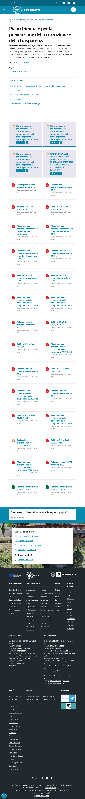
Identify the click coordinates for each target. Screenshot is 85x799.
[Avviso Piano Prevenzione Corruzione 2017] (47, 184)
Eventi (69, 592)
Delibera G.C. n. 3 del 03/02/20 (60, 370)
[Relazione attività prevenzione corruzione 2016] (13, 275)
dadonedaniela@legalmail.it (56, 683)
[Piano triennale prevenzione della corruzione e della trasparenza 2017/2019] (13, 297)
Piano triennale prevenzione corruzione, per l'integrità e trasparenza (27, 230)
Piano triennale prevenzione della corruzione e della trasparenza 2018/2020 (61, 301)
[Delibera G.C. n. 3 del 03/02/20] (47, 368)
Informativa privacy (15, 749)
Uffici (11, 596)
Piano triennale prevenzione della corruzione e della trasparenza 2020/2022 (27, 394)
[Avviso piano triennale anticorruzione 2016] (13, 184)
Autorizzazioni (31, 610)
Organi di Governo (15, 590)
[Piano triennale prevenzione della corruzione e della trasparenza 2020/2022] (13, 390)
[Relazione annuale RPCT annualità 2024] (13, 486)
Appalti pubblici (31, 606)
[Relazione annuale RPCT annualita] (47, 486)
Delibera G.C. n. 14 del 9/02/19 (26, 345)
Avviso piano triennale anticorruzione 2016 (26, 186)
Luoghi (69, 595)
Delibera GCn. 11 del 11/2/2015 (60, 208)
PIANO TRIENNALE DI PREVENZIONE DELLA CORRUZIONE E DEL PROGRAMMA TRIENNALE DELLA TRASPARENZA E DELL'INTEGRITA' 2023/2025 (61, 162)
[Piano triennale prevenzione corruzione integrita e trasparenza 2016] (13, 250)
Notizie (57, 590)
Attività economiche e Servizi (71, 618)
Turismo (43, 623)
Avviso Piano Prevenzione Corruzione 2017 (61, 187)
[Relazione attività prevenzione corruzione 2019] (47, 390)
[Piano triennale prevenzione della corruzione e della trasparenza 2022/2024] (13, 462)
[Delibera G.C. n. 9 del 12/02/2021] (13, 415)
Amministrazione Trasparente (26, 19)
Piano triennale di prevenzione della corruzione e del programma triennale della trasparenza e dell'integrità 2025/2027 (61, 132)
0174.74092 (16, 646)
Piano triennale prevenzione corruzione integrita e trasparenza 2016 (27, 254)
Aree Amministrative (16, 593)
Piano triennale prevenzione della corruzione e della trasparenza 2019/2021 (61, 348)
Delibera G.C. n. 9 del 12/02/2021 (26, 417)
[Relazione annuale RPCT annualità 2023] (47, 462)
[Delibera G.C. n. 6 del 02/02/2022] (47, 440)
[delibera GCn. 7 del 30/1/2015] (13, 206)
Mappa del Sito (14, 769)
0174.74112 (16, 643)
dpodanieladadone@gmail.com (58, 680)
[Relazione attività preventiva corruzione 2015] (47, 275)
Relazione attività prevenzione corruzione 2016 (27, 278)
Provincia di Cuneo (32, 699)
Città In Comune (50, 787)
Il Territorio (70, 599)
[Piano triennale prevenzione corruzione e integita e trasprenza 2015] (47, 226)
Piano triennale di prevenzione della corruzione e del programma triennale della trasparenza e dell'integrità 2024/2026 (27, 160)
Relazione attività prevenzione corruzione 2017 (27, 324)
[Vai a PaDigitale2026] (63, 574)
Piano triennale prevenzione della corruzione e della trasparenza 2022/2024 (27, 466)
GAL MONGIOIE (48, 696)
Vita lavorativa (45, 626)
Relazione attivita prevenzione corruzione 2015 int (61, 253)
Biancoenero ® (60, 790)
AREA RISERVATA (42, 795)
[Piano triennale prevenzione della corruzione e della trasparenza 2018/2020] (47, 297)
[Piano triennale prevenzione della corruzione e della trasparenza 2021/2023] (47, 415)
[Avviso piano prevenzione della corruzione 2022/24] (13, 440)
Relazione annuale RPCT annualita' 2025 (61, 488)
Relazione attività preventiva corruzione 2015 (60, 278)
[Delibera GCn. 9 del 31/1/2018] (47, 322)
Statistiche (13, 766)
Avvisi (57, 610)
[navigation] (4, 9)
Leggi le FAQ (13, 719)
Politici (11, 613)
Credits (11, 759)
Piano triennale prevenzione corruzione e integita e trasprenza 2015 (62, 230)
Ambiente (29, 596)
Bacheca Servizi (14, 742)
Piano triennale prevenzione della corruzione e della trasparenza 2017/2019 (27, 301)
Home (11, 19)
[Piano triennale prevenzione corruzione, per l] (13, 226)
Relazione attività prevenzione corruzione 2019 (61, 393)
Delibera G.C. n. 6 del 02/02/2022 (60, 441)
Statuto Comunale (15, 746)
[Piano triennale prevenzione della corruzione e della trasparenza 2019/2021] (47, 344)
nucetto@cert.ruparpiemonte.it (24, 653)
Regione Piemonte (14, 3)
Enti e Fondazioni (15, 603)
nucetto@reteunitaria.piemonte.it (25, 656)
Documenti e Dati (15, 600)
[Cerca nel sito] (73, 9)
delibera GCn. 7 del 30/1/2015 (25, 208)
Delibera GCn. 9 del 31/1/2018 (59, 323)
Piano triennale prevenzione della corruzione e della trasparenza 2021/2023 (61, 419)
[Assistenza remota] (58, 787)
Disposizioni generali (46, 19)
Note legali (13, 752)
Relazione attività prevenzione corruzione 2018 (27, 371)
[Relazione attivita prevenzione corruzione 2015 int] (47, 250)
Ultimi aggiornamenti (16, 762)
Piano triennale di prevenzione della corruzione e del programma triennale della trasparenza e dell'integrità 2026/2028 (27, 132)
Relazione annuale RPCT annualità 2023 (61, 463)
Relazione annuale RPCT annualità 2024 (27, 488)
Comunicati (59, 606)
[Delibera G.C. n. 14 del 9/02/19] (13, 344)
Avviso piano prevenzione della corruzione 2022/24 (26, 442)
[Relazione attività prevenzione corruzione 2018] (13, 368)
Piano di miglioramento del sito (15, 712)
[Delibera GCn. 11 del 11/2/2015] (47, 206)
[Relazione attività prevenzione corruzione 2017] (13, 322)
